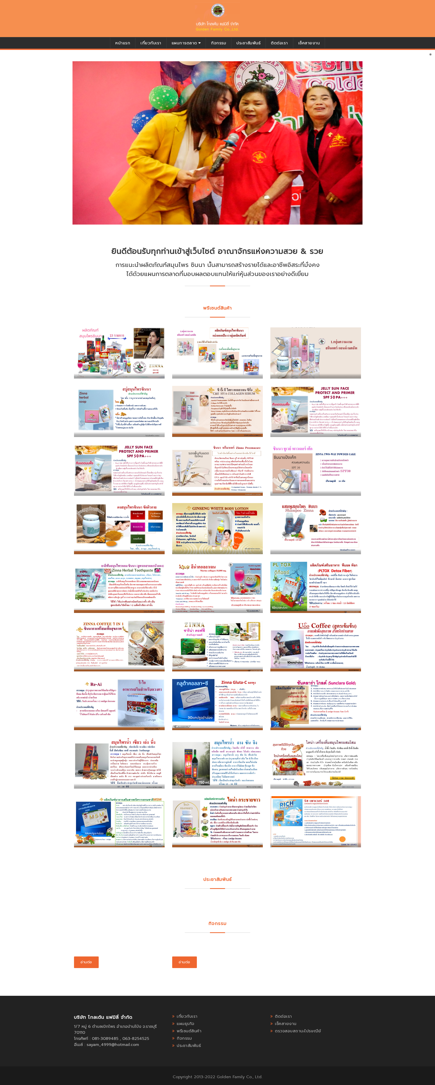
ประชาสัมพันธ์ (248, 43)
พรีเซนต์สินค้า (189, 1031)
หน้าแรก (122, 43)
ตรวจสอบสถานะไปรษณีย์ (298, 1031)
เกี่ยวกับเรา (150, 43)
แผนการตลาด (184, 43)
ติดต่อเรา (279, 43)
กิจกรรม (218, 43)
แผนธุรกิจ (185, 1024)
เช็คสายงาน (309, 43)
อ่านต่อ (86, 962)
